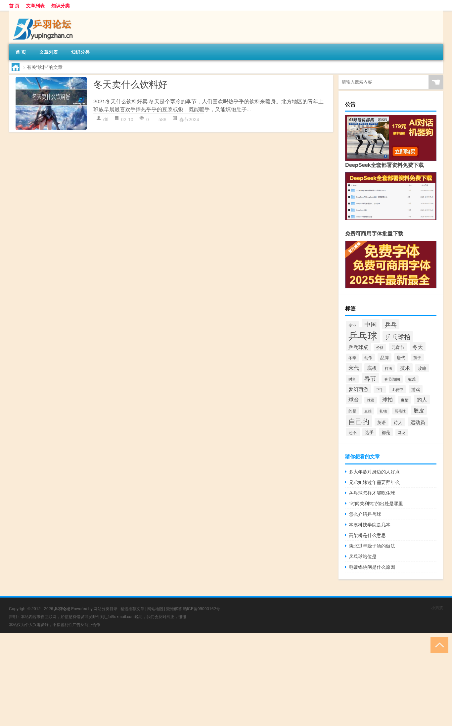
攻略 (422, 368)
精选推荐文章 (132, 608)
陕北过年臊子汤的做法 (372, 545)
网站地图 (155, 608)
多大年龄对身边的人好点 (374, 471)
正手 (380, 389)
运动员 (417, 421)
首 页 (14, 5)
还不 (352, 432)
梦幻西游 (358, 388)
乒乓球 (362, 335)
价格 (380, 347)
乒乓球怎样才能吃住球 (372, 492)
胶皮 (419, 410)
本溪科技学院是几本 (369, 524)
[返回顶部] (437, 644)
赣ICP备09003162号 (201, 608)
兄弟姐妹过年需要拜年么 (374, 482)
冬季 (352, 358)
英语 (381, 422)
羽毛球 (400, 411)
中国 (370, 323)
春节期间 (392, 379)
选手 (369, 432)
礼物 (383, 411)
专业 (352, 325)
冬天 (417, 346)
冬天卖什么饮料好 (130, 83)
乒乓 (391, 324)
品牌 (384, 357)
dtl (105, 119)
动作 (368, 357)
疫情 (405, 400)
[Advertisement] (198, 679)
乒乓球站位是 (363, 556)
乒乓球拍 (397, 336)
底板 (372, 367)
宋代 (353, 367)
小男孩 (437, 607)
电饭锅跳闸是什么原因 (372, 566)
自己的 (358, 421)
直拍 (368, 411)
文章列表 (35, 5)
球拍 (387, 399)
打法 (388, 368)
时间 (352, 379)
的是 (352, 410)
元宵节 (397, 347)
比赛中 (397, 389)
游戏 (415, 389)
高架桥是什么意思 (367, 535)
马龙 (401, 432)
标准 (412, 379)
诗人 (398, 422)
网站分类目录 (105, 608)
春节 (370, 378)
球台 (353, 399)
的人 (422, 399)
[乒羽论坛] (43, 13)
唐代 (401, 357)
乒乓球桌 (358, 346)
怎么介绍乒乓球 (365, 513)
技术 (405, 367)
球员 (370, 400)
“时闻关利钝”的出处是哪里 (376, 503)
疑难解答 (174, 608)
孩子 (417, 357)
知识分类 (60, 5)
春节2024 (189, 119)
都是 (386, 432)
